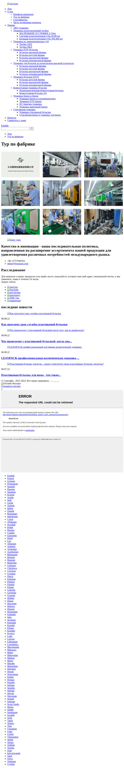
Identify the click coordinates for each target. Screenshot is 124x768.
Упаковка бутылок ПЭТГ (26, 77)
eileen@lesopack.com (17, 263)
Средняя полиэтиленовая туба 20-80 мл (39, 36)
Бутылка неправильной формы (35, 60)
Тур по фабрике (21, 17)
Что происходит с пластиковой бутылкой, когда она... (36, 341)
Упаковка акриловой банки (33, 107)
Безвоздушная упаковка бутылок (30, 87)
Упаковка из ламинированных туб (31, 41)
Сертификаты (20, 19)
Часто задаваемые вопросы (27, 22)
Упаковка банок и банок (25, 96)
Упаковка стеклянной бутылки (35, 112)
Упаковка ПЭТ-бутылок (25, 49)
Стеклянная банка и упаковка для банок (40, 115)
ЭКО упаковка (20, 28)
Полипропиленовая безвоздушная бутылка (41, 90)
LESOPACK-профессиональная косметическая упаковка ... (40, 358)
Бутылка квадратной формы (33, 58)
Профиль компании (23, 14)
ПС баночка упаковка (30, 104)
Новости (11, 117)
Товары (11, 25)
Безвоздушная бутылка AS (33, 93)
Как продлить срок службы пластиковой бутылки (34, 324)
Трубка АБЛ (25, 44)
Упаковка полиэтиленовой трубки (31, 30)
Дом (9, 9)
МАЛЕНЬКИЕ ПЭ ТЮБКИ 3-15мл (37, 33)
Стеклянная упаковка (24, 109)
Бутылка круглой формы (32, 55)
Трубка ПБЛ (25, 47)
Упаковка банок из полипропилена (37, 98)
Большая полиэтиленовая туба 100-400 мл (41, 38)
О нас (10, 11)
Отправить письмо (11, 386)
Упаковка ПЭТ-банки (30, 101)
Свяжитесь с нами (16, 120)
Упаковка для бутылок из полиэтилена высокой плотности (43, 63)
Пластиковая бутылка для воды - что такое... (31, 375)
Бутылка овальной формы (32, 52)
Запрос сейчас (8, 282)
